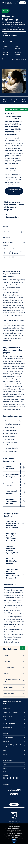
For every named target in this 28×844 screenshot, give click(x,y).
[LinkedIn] (17, 778)
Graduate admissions (8, 716)
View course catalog (17, 59)
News (4, 750)
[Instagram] (4, 778)
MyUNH (5, 768)
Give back (14, 804)
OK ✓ (14, 841)
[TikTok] (10, 778)
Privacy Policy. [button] (14, 837)
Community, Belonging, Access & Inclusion (12, 746)
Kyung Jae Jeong (8, 242)
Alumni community (8, 737)
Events (5, 754)
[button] (22, 215)
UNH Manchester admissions (11, 720)
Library (5, 764)
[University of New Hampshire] (8, 2)
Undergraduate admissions (10, 712)
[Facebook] (7, 778)
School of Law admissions (10, 723)
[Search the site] (16, 2)
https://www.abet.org (15, 600)
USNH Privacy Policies (14, 821)
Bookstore (6, 772)
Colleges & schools (8, 727)
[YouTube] (13, 778)
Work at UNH (6, 741)
